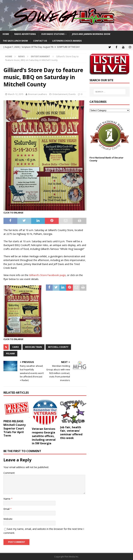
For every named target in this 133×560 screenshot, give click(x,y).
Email (6, 509)
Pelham (10, 353)
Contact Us (40, 40)
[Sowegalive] (66, 28)
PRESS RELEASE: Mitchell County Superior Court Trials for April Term (14, 428)
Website (7, 519)
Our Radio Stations (52, 34)
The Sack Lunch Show (15, 40)
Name (7, 498)
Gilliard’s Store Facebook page (47, 275)
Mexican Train (33, 347)
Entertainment (60, 94)
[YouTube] (123, 47)
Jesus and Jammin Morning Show (91, 34)
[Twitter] (110, 47)
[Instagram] (130, 47)
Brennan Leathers (37, 94)
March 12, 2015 (15, 94)
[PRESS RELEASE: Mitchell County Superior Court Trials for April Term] (16, 408)
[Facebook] (116, 47)
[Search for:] (109, 92)
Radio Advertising (25, 34)
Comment (9, 472)
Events (72, 94)
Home (6, 34)
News (21, 56)
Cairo (15, 347)
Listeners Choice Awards (67, 40)
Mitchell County (58, 347)
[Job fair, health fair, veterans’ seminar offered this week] (73, 411)
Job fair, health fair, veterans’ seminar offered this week (71, 432)
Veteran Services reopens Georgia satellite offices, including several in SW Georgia (44, 436)
